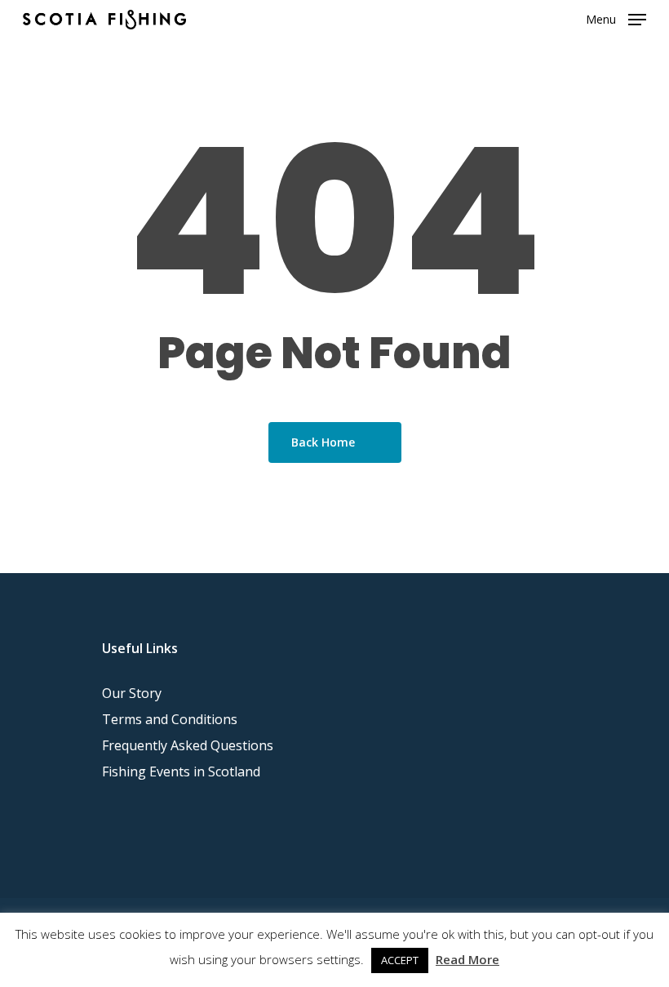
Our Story (132, 693)
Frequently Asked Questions (187, 745)
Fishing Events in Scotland (181, 771)
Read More (467, 959)
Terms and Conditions (169, 719)
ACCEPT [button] (400, 960)
